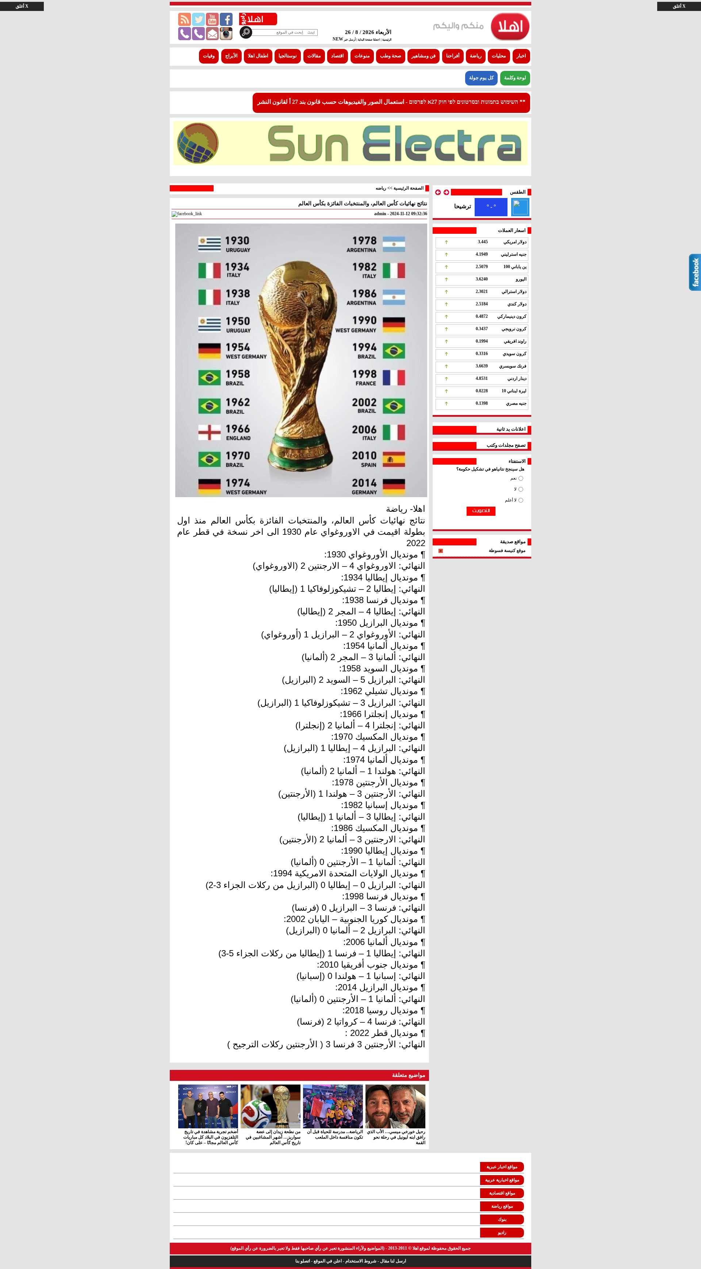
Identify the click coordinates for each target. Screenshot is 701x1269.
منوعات (362, 55)
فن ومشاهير (423, 55)
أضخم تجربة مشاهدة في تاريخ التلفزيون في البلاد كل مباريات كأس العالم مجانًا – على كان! (210, 1137)
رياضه (381, 188)
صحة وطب (390, 55)
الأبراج (231, 55)
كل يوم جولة (481, 77)
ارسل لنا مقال (393, 1261)
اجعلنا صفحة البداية (368, 39)
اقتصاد (337, 55)
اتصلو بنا (302, 1261)
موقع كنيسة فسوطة (507, 550)
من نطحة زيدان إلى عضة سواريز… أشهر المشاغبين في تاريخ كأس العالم (273, 1137)
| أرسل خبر (350, 39)
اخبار (521, 55)
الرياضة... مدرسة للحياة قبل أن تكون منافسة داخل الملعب (335, 1134)
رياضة (476, 55)
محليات (499, 55)
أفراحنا (453, 55)
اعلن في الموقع (328, 1261)
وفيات (209, 55)
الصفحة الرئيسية (409, 188)
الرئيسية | (386, 39)
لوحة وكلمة (515, 77)
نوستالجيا (288, 55)
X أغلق (679, 6)
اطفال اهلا (258, 55)
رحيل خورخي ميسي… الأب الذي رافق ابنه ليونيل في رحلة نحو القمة (396, 1137)
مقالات (314, 55)
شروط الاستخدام (360, 1261)
